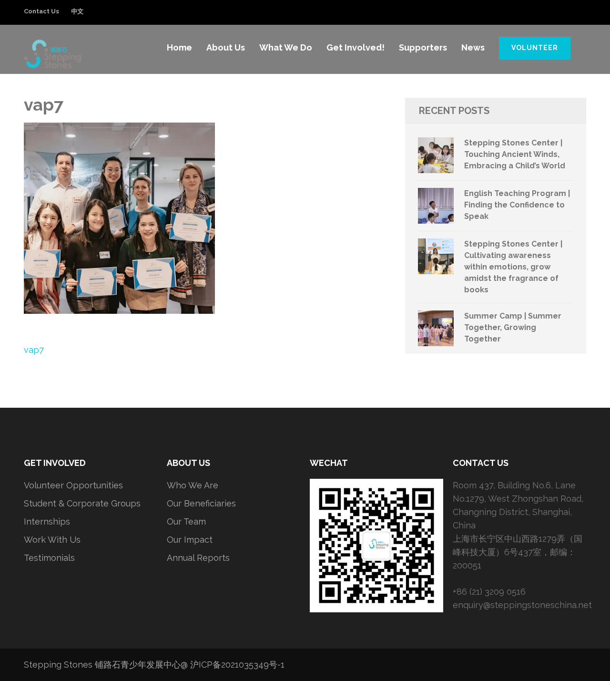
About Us (225, 47)
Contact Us (41, 11)
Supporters (423, 47)
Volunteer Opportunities (73, 485)
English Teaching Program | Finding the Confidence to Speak (517, 205)
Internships (47, 521)
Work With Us (52, 540)
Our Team (186, 521)
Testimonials (49, 558)
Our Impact (190, 540)
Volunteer (534, 48)
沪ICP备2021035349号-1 (237, 665)
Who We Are (192, 485)
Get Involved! (355, 47)
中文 (77, 11)
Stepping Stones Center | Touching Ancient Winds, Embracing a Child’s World (514, 154)
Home (179, 47)
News (473, 47)
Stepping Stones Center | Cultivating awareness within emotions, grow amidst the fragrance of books (513, 266)
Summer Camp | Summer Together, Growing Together (512, 327)
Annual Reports (198, 558)
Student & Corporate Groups (82, 503)
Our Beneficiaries (201, 503)
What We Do (285, 47)
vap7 (34, 350)
